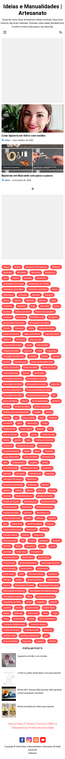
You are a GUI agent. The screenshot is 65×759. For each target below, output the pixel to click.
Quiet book (52, 580)
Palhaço (40, 518)
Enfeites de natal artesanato (16, 412)
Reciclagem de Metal (24, 585)
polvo (42, 546)
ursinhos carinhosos (30, 635)
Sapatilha (40, 602)
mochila (7, 496)
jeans (37, 451)
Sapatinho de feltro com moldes (32, 656)
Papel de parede (34, 524)
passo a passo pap (12, 529)
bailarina (49, 295)
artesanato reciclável (37, 289)
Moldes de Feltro (11, 513)
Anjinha (15, 278)
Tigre (55, 613)
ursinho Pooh (9, 635)
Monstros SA (43, 513)
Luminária (47, 468)
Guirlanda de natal (25, 446)
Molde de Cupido (11, 501)
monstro (28, 513)
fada (42, 418)
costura (56, 356)
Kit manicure (47, 457)
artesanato (41, 278)
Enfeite (6, 406)
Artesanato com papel (13, 284)
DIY (54, 395)
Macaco (7, 473)
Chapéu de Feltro (11, 351)
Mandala (50, 473)
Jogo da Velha (30, 457)
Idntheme (32, 753)
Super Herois (32, 607)
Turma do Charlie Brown (14, 624)
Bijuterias (22, 306)
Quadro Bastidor (34, 580)
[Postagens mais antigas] (32, 188)
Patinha (44, 529)
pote (21, 574)
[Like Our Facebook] (22, 740)
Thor (45, 613)
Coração (33, 356)
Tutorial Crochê (32, 630)
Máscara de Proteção (13, 485)
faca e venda (29, 418)
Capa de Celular (52, 334)
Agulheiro (7, 272)
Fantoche (7, 423)
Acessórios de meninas (36, 267)
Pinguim (56, 540)
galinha (18, 440)
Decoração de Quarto (36, 384)
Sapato (53, 602)
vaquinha (40, 641)
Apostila (28, 278)
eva (16, 418)
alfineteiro (21, 272)
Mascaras (32, 485)
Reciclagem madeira (12, 596)
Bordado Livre (37, 317)
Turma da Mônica (47, 619)
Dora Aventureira (39, 401)
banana (17, 300)
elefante (56, 401)
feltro (19, 423)
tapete (6, 613)
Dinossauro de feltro (12, 395)
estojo (49, 412)
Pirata (18, 546)
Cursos (26, 373)
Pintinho (7, 546)
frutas (34, 434)
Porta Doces (9, 563)
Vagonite (27, 641)
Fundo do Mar (48, 434)
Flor (50, 429)
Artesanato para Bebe (13, 289)
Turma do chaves (38, 624)
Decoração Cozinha (36, 379)
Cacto (31, 328)
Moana (41, 490)
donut (24, 401)
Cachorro (19, 328)
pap (5, 524)
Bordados (53, 317)
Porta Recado (9, 568)
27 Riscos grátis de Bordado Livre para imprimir (39, 673)
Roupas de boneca (45, 596)
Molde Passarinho (44, 507)
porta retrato (26, 568)
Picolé (32, 540)
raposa (6, 585)
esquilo (37, 412)
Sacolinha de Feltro (12, 602)
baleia (6, 300)
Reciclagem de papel (48, 585)
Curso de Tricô (49, 367)
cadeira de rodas (46, 328)
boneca (6, 312)
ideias (27, 451)
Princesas (52, 574)
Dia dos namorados (12, 390)
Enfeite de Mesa (22, 406)
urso (46, 635)
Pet (22, 540)
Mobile (52, 490)
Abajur (6, 267)
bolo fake (44, 306)
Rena (29, 596)
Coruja (44, 356)
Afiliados (56, 267)
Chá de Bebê (42, 345)
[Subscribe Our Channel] (43, 740)
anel (5, 278)
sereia (18, 607)
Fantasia (53, 418)
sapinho (7, 607)
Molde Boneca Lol (24, 496)
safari (28, 602)
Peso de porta (9, 540)
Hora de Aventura (11, 451)
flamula (40, 429)
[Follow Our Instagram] (29, 740)
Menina (45, 485)
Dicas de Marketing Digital (39, 390)
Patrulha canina (10, 535)
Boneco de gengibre (44, 312)
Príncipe (7, 580)
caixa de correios (11, 334)
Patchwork (31, 529)
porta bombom (10, 557)
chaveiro (28, 351)
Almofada (35, 272)
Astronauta (8, 295)
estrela (6, 418)
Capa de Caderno (32, 334)
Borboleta (21, 317)
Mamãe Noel (35, 473)
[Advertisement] (32, 70)
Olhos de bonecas (11, 518)
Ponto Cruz (21, 552)
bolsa (56, 306)
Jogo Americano (11, 457)
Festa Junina (26, 429)
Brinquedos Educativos (14, 323)
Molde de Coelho (45, 496)
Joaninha (49, 451)
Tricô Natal (18, 619)
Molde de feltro (49, 501)
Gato (28, 440)
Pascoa (50, 524)
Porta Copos (44, 557)
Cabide (6, 328)
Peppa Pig (38, 535)
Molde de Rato (10, 507)
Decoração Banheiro (12, 379)
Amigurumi (50, 272)
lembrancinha (18, 462)
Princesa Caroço (36, 574)
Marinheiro (32, 479)
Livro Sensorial (10, 468)
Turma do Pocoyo (11, 630)
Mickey (18, 490)
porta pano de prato (50, 563)
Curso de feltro (30, 367)
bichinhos (7, 306)
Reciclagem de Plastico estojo (43, 591)
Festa (44, 423)
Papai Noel (17, 524)
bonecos (7, 317)
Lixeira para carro (30, 468)
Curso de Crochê (11, 367)
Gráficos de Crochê (44, 440)
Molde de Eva (30, 501)
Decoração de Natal (12, 384)
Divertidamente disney (37, 395)
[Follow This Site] (36, 740)
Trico (5, 619)
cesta (29, 345)
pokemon (30, 546)
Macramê (20, 473)
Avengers (22, 295)
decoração (39, 373)
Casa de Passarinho (12, 345)
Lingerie (33, 462)
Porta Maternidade (28, 563)
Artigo (55, 289)
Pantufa (52, 518)
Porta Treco (8, 574)
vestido (52, 641)
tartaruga (18, 613)
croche (6, 362)
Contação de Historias (13, 356)
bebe (53, 300)
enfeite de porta (42, 406)
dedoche (55, 384)
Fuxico (6, 440)
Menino (6, 490)
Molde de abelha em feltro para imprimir (36, 706)
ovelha (28, 518)
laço (5, 462)
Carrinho (7, 339)
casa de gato (36, 339)
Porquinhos (36, 552)
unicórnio (48, 630)
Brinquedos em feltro (39, 323)
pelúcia (25, 535)
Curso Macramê (10, 373)
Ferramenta (32, 423)
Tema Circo (33, 613)
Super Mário (49, 607)
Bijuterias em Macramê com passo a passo (27, 175)
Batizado (30, 300)
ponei (52, 546)
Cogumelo (51, 351)
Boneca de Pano (22, 312)
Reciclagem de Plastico (14, 591)
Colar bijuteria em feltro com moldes (23, 135)
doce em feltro (10, 401)
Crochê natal (20, 362)
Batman (42, 300)
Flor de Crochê (10, 434)
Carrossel (20, 339)
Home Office (44, 446)
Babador (36, 295)
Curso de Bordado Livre (42, 362)
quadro (19, 580)
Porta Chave (27, 557)
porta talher (42, 568)
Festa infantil (9, 429)
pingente (44, 540)
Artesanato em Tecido (39, 284)
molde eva (26, 507)
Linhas (45, 462)
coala (39, 351)
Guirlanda (7, 446)
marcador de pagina (12, 479)
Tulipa (31, 619)
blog (33, 306)
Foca (24, 434)
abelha (17, 267)
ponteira (7, 552)
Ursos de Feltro (10, 641)
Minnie (30, 490)
